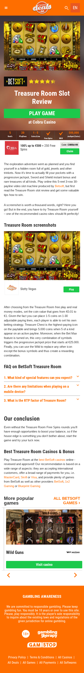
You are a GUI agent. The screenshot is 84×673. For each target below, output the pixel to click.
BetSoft (58, 481)
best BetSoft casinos (52, 459)
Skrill (24, 477)
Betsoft (59, 186)
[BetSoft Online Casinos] (15, 81)
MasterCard (11, 477)
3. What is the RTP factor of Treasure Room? (35, 400)
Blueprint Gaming (29, 486)
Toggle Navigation (5, 8)
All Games (29, 662)
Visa (34, 477)
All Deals (13, 662)
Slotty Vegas (28, 289)
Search (67, 8)
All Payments (47, 662)
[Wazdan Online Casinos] (73, 552)
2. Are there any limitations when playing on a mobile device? (36, 389)
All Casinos (65, 657)
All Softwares (68, 662)
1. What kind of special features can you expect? (38, 378)
